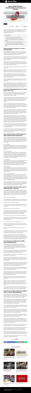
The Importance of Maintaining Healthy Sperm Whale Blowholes (14, 43)
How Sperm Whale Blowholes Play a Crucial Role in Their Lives (14, 38)
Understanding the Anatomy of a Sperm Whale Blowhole (13, 37)
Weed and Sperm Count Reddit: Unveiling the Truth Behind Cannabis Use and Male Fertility (9, 358)
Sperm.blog (18, 389)
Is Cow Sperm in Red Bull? (19, 383)
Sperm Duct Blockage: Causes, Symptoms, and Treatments (8, 370)
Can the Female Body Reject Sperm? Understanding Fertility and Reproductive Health (21, 371)
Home (4, 4)
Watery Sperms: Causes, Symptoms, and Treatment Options (9, 383)
